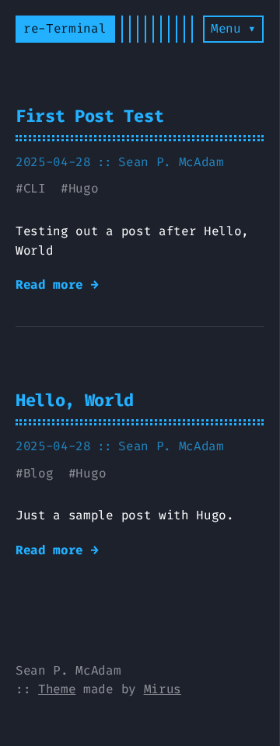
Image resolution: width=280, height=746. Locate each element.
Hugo (83, 188)
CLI (34, 188)
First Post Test (89, 116)
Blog (38, 473)
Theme (56, 689)
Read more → (57, 284)
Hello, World (75, 400)
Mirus (162, 689)
